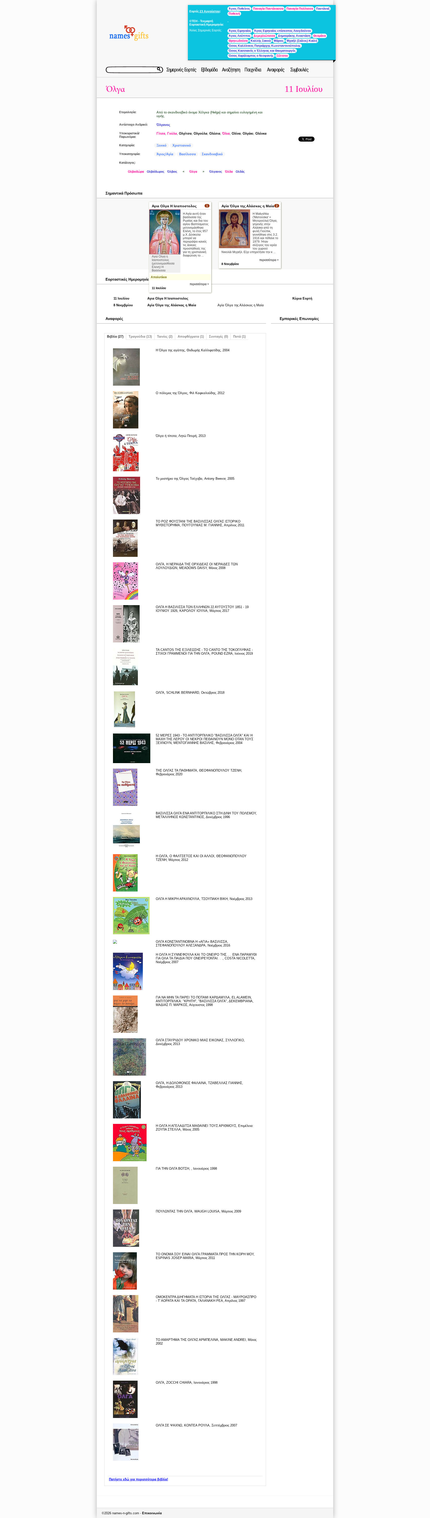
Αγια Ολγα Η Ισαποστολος (174, 206)
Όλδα (229, 171)
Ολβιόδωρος (155, 171)
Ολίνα (236, 133)
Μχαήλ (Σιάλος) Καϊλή (302, 41)
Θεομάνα (319, 36)
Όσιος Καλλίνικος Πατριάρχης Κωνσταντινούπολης (265, 46)
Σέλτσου (282, 55)
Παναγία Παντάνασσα (268, 8)
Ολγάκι (248, 133)
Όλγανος (163, 125)
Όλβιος (172, 171)
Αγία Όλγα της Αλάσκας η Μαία (247, 206)
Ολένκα (261, 133)
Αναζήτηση (231, 70)
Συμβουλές (299, 70)
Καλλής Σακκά (261, 41)
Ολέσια (214, 133)
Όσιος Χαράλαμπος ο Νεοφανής (251, 55)
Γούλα (172, 133)
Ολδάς (240, 171)
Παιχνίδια (252, 70)
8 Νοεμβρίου (230, 264)
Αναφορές (275, 70)
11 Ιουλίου (303, 89)
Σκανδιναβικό (212, 154)
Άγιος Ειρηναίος (240, 31)
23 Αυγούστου (210, 11)
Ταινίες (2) (164, 336)
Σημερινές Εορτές (181, 70)
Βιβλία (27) (115, 336)
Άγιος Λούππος (240, 36)
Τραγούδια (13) (140, 336)
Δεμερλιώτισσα (264, 36)
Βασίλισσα (187, 154)
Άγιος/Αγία (165, 154)
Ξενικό (161, 145)
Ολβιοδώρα (136, 171)
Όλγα (115, 89)
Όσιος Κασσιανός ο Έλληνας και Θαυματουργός (262, 50)
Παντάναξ (322, 8)
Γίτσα (161, 133)
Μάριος (279, 41)
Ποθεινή (234, 13)
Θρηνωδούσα (238, 41)
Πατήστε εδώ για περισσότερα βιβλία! (138, 1479)
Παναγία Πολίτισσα (299, 8)
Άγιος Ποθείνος (239, 8)
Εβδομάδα (209, 70)
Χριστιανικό (181, 145)
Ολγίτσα (185, 133)
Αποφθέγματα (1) (191, 336)
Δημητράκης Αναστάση (294, 36)
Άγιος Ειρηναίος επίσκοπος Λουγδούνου (282, 31)
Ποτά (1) (239, 336)
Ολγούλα (200, 133)
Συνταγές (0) (218, 336)
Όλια (226, 133)
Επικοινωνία (152, 1513)
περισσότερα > (199, 284)
